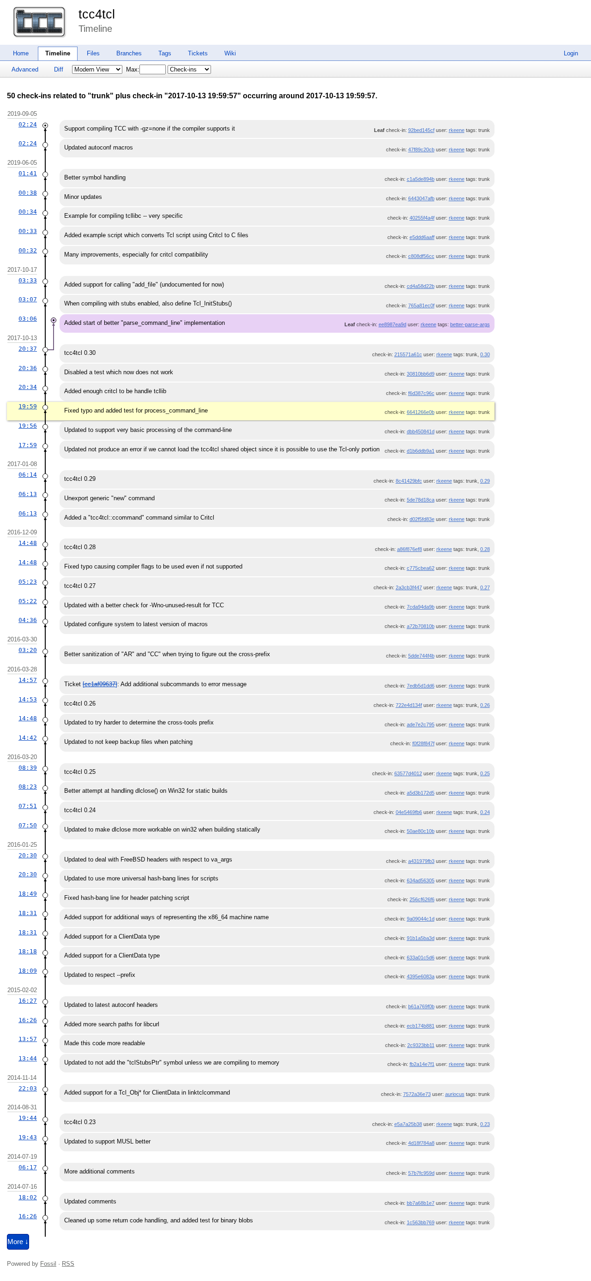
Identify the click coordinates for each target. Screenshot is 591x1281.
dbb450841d (420, 431)
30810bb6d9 (420, 374)
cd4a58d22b (420, 286)
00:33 (27, 230)
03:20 (27, 649)
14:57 (27, 679)
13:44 (27, 1058)
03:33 (27, 280)
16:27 (27, 1000)
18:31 (27, 913)
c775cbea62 (420, 568)
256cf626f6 (422, 899)
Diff (58, 69)
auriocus (454, 1094)
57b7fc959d (421, 1173)
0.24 (485, 812)
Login (571, 53)
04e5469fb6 (409, 812)
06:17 (27, 1167)
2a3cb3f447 (409, 587)
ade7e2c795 (420, 724)
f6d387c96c (421, 393)
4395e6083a (420, 976)
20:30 (27, 855)
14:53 (27, 699)
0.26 (485, 705)
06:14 (27, 474)
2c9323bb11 (420, 1045)
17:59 (27, 445)
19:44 (27, 1117)
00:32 (27, 250)
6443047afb (421, 198)
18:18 (27, 951)
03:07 (27, 299)
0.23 (485, 1124)
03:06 (27, 318)
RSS (68, 1263)
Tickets (198, 53)
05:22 (27, 601)
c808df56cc (421, 256)
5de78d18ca (420, 500)
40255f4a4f (422, 218)
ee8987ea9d (392, 324)
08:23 (27, 786)
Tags (164, 53)
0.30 (485, 354)
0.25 (485, 773)
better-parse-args (470, 324)
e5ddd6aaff (422, 237)
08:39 (27, 767)
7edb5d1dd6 (420, 685)
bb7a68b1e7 (420, 1203)
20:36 (27, 368)
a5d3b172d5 (420, 793)
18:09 (27, 970)
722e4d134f (409, 705)
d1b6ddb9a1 (420, 451)
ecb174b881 (420, 1026)
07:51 (27, 805)
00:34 (27, 211)
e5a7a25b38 (408, 1124)
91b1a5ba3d (420, 938)
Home (21, 53)
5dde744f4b (421, 655)
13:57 (27, 1039)
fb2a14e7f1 (422, 1064)
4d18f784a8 (421, 1143)
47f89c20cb (421, 149)
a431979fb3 (421, 861)
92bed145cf (421, 130)
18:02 (27, 1197)
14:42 (27, 737)
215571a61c (408, 354)
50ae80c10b (420, 831)
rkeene (456, 130)
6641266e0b (420, 412)
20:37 (27, 348)
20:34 (27, 386)
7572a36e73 (417, 1094)
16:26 (27, 1020)
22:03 (27, 1088)
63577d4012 (408, 773)
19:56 (27, 425)
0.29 (485, 481)
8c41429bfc (409, 481)
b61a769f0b (421, 1006)
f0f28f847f (423, 743)
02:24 (27, 124)
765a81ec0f (421, 305)
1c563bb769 (420, 1222)
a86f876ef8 (409, 549)
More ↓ (18, 1241)
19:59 (27, 406)
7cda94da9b (420, 607)
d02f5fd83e (422, 519)
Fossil (48, 1263)
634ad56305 (420, 880)
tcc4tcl (96, 14)
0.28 (485, 549)
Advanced (25, 69)
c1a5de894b (420, 179)
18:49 (27, 893)
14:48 (27, 542)
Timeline (57, 53)
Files (93, 53)
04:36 (27, 620)
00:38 (27, 192)
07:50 (27, 825)
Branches (129, 53)
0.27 (485, 587)
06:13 (27, 494)
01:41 (27, 173)
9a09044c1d (420, 919)
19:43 (27, 1137)
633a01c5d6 (420, 957)
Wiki (230, 53)
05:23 (27, 581)
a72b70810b (420, 626)
